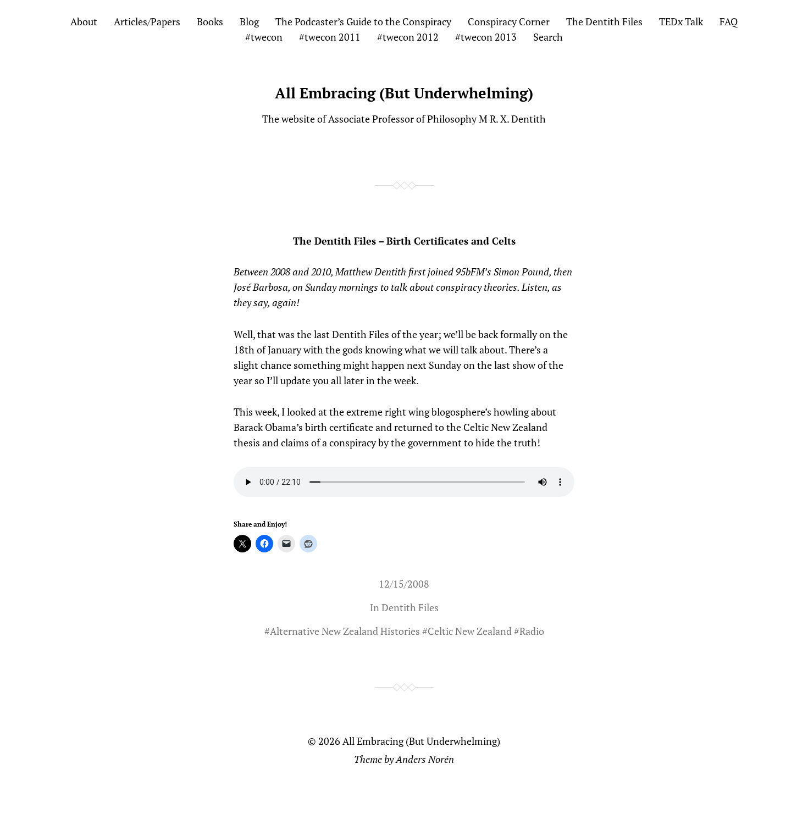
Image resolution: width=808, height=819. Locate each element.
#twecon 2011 (330, 36)
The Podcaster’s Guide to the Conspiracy (363, 21)
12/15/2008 (404, 583)
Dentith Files (410, 607)
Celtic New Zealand (470, 631)
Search (548, 36)
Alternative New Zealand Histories (345, 631)
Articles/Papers (147, 21)
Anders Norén (425, 759)
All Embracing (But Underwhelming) (404, 93)
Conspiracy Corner (509, 21)
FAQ (729, 21)
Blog (249, 21)
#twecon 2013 (486, 36)
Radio (531, 631)
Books (210, 21)
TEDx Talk (681, 21)
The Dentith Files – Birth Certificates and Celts (404, 240)
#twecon (264, 36)
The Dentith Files (604, 21)
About (83, 21)
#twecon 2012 (408, 36)
